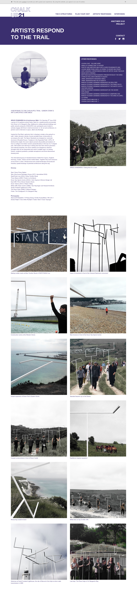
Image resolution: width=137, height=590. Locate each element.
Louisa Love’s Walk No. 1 (90, 101)
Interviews (119, 14)
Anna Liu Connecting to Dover (92, 65)
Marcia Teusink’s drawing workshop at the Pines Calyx (101, 84)
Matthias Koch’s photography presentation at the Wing (102, 75)
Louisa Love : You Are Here (91, 63)
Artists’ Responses (102, 14)
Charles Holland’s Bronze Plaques (94, 77)
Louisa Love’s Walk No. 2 (90, 99)
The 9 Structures (63, 14)
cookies (24, 2)
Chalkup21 (20, 12)
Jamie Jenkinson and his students (93, 80)
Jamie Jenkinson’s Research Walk (93, 78)
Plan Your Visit (82, 14)
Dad (123, 21)
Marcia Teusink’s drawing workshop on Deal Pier (99, 82)
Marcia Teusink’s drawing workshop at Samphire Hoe (100, 94)
